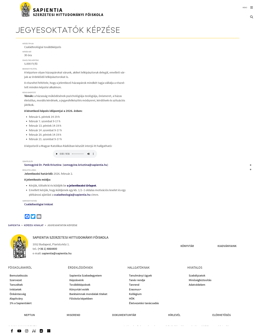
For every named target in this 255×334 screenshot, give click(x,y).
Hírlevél (174, 315)
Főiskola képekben (81, 299)
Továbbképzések (79, 285)
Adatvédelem (197, 285)
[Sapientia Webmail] (48, 331)
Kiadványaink (227, 246)
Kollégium (135, 294)
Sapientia (14, 225)
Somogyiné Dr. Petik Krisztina (43, 165)
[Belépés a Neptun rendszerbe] (34, 331)
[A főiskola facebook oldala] (11, 331)
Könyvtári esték (79, 290)
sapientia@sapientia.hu (57, 254)
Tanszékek (16, 285)
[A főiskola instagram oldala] (26, 331)
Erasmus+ (135, 290)
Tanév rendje (137, 280)
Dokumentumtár (124, 315)
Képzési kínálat (34, 225)
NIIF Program (209, 327)
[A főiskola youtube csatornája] (19, 331)
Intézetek (15, 290)
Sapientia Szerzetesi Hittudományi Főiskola (70, 237)
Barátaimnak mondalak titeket (88, 294)
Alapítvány (16, 299)
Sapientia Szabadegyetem (85, 276)
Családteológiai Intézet (38, 204)
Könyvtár (187, 246)
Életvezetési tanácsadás (144, 303)
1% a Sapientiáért (21, 303)
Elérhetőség (221, 315)
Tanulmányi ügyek (140, 276)
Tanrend (134, 285)
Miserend (73, 315)
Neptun (29, 315)
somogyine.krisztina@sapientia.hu (85, 165)
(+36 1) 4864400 (47, 249)
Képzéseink (76, 280)
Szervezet (16, 280)
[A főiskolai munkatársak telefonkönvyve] (41, 331)
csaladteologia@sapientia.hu (72, 195)
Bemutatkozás (19, 276)
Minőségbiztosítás (200, 280)
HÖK (132, 299)
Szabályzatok (197, 276)
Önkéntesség (18, 294)
